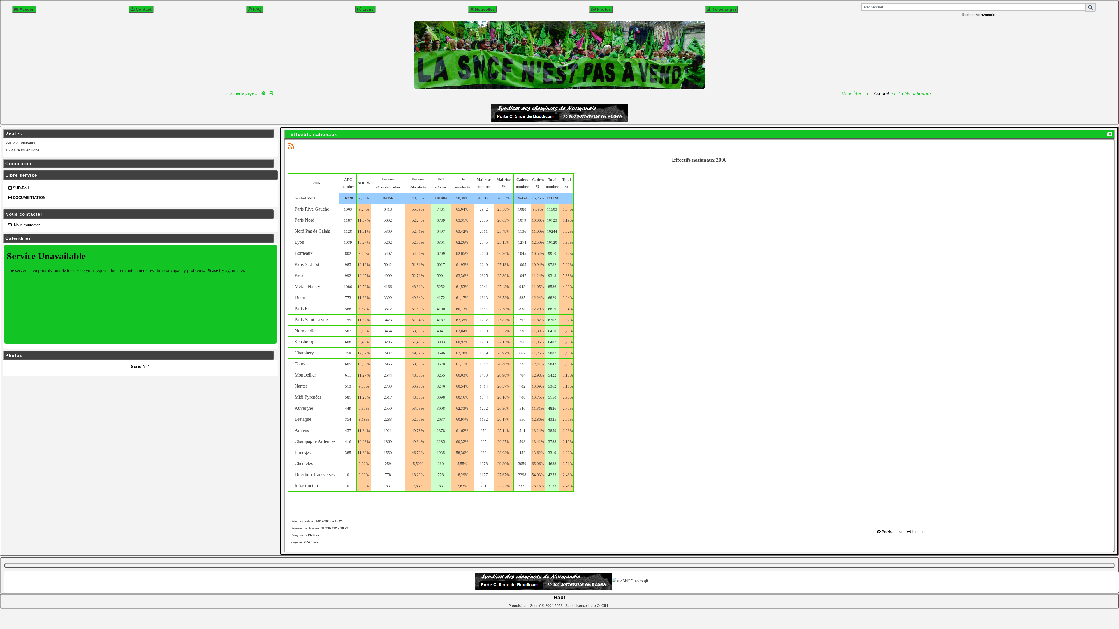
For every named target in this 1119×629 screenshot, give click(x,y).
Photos (137, 355)
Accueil (881, 93)
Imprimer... (919, 532)
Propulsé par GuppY (525, 606)
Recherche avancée (978, 15)
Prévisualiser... (893, 532)
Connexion (137, 163)
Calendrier (137, 238)
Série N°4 (140, 366)
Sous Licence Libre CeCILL (587, 606)
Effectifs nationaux (314, 134)
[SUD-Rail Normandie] (559, 54)
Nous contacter (137, 214)
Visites (137, 133)
